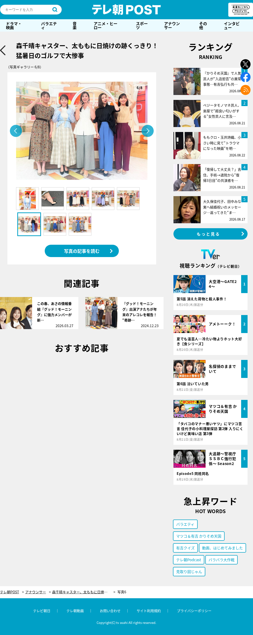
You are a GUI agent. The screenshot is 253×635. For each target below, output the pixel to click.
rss (245, 90)
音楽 (75, 25)
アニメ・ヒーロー (105, 25)
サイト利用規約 (149, 610)
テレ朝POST (126, 9)
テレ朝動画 (75, 610)
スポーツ (142, 25)
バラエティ (49, 25)
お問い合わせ (110, 610)
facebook (245, 77)
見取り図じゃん (189, 571)
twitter (245, 64)
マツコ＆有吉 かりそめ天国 (198, 536)
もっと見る (208, 234)
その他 (203, 25)
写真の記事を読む (82, 251)
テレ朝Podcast (188, 559)
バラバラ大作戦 (221, 559)
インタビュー (232, 25)
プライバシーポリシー (194, 610)
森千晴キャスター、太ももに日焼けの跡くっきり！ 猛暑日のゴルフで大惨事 (83, 592)
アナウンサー (172, 25)
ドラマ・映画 (14, 25)
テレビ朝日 (41, 610)
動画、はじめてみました (222, 547)
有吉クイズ (185, 547)
